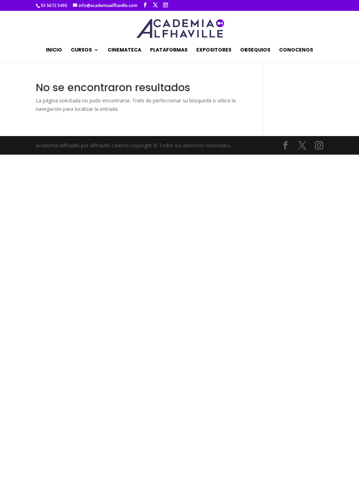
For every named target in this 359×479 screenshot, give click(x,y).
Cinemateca (124, 50)
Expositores (213, 50)
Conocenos (296, 50)
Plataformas (169, 50)
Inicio (54, 50)
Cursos (81, 50)
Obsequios (255, 50)
